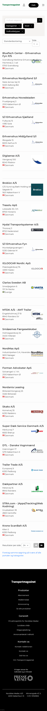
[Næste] (41, 545)
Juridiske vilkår (23, 625)
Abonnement (23, 595)
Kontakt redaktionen (23, 647)
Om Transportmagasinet (23, 660)
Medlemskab (23, 600)
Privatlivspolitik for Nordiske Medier (23, 621)
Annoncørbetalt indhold (23, 634)
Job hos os (23, 655)
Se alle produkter (23, 609)
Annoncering (23, 604)
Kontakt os (23, 651)
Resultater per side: (12, 545)
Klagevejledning (23, 630)
